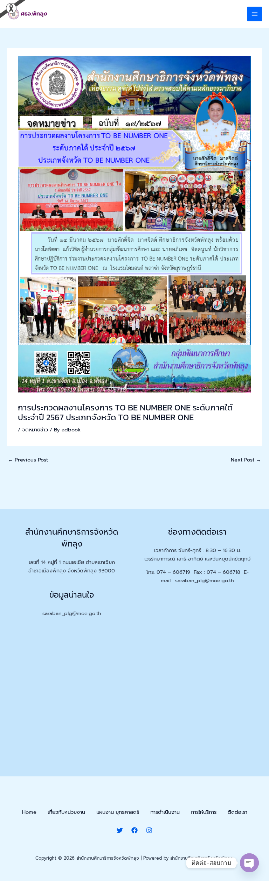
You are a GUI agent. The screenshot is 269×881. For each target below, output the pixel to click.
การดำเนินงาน (165, 812)
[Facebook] (134, 830)
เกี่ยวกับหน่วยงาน (66, 812)
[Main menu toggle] (254, 14)
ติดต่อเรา (237, 812)
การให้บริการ (203, 812)
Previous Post (28, 460)
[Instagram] (149, 830)
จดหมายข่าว (35, 430)
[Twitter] (120, 830)
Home (29, 812)
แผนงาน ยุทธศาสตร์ (117, 812)
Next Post (246, 460)
